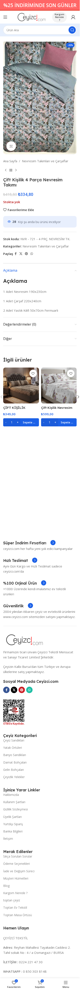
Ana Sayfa (10, 161)
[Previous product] (5, 170)
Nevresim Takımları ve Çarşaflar (45, 161)
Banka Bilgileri (13, 831)
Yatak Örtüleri (12, 748)
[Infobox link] (29, 543)
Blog (6, 886)
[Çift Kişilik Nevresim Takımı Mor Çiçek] (59, 385)
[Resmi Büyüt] (11, 146)
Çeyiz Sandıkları (13, 740)
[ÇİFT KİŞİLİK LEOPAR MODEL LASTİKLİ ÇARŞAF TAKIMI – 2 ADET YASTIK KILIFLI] (21, 385)
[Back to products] (10, 170)
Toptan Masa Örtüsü (17, 915)
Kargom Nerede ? (59, 17)
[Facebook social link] (15, 254)
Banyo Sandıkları (14, 755)
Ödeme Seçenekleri (16, 864)
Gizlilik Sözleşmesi (15, 809)
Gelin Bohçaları (13, 770)
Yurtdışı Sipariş (13, 824)
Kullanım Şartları (14, 802)
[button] (21, 422)
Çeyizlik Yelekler (14, 777)
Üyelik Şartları (12, 817)
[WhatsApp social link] (31, 254)
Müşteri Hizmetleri (15, 878)
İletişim (8, 839)
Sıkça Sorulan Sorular (17, 856)
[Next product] (16, 170)
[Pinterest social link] (26, 254)
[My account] (73, 17)
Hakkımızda (11, 795)
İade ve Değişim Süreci (18, 871)
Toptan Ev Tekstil (15, 907)
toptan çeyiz (11, 900)
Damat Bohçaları (15, 762)
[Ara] (72, 30)
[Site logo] (31, 17)
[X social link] (21, 254)
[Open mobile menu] (5, 17)
